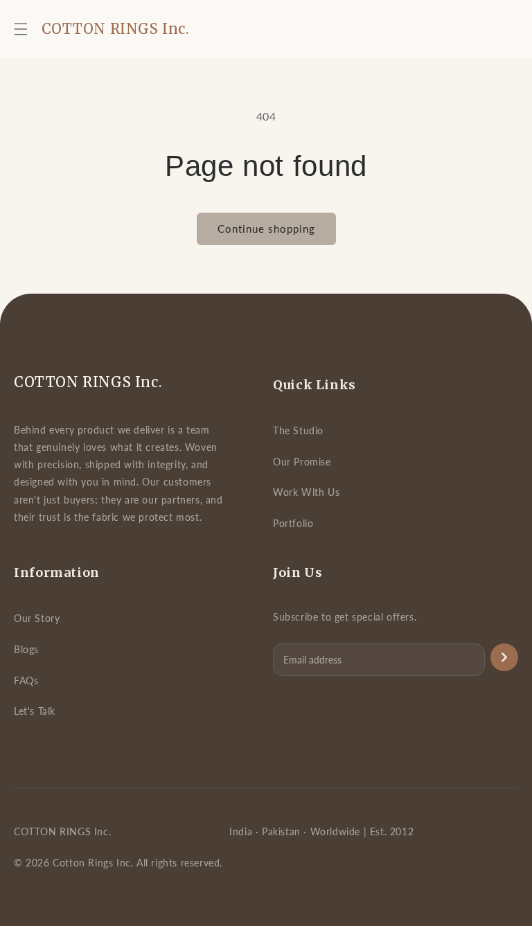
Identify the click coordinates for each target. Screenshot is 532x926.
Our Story (37, 618)
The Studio (298, 430)
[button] (21, 29)
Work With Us (306, 492)
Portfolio (293, 523)
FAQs (26, 680)
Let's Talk (34, 711)
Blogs (26, 649)
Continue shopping (266, 228)
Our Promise (302, 462)
